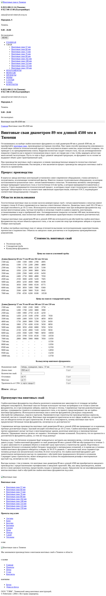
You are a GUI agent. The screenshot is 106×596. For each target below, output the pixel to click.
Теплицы (10, 537)
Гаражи (9, 528)
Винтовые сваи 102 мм (21, 59)
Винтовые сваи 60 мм (21, 49)
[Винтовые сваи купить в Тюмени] (13, 2)
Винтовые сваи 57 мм (21, 47)
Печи (8, 530)
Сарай (9, 535)
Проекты (10, 567)
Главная (4, 126)
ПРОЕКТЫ (11, 75)
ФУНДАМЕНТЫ (13, 70)
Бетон (8, 585)
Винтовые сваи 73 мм (21, 52)
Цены (8, 569)
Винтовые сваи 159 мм (21, 68)
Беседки (9, 523)
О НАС (9, 82)
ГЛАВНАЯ (11, 42)
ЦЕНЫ (9, 77)
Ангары (9, 518)
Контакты (10, 574)
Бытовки (10, 525)
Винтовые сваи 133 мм (21, 66)
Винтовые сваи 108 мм (21, 61)
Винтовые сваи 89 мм (21, 56)
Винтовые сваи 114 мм (21, 63)
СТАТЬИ (10, 80)
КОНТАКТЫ (12, 84)
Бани (8, 521)
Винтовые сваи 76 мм (21, 54)
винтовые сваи (20, 146)
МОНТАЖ (11, 73)
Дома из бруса (12, 587)
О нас (8, 572)
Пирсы (9, 532)
